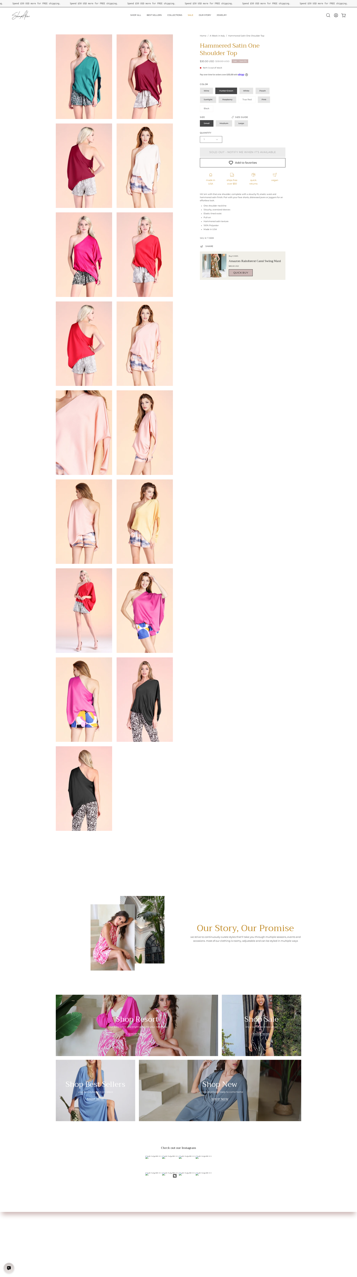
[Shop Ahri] (21, 15)
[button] (328, 15)
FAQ (108, 1223)
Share (209, 246)
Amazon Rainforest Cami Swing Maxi (255, 261)
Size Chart (61, 1223)
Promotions (62, 1242)
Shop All (60, 1218)
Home (203, 36)
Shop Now (136, 1034)
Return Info (62, 1237)
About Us (111, 1218)
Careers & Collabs (116, 1232)
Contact (110, 1228)
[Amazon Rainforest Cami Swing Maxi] (214, 266)
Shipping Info (63, 1232)
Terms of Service (115, 1237)
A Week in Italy (217, 36)
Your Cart (61, 1228)
